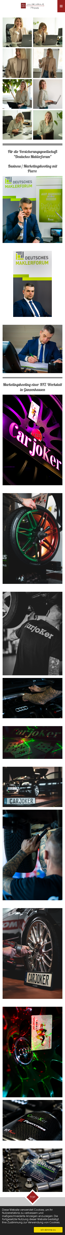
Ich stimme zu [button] (48, 1229)
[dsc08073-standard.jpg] (17, 124)
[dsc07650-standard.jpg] (48, 32)
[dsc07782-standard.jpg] (48, 63)
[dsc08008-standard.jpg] (17, 94)
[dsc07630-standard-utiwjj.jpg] (17, 32)
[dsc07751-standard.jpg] (17, 63)
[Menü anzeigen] (61, 6)
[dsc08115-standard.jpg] (48, 124)
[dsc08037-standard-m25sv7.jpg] (48, 94)
